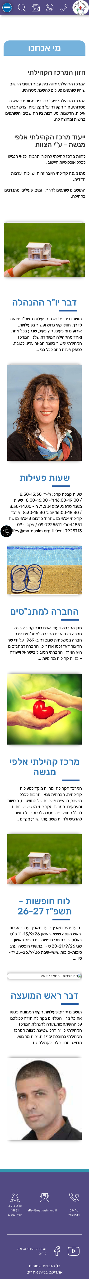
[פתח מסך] (6, 531)
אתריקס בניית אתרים (45, 1272)
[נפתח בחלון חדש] (49, 7)
